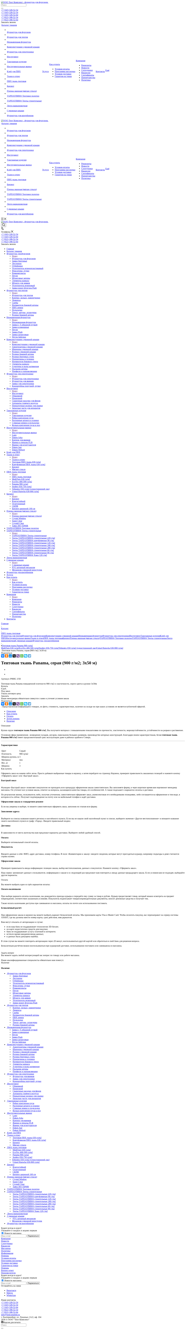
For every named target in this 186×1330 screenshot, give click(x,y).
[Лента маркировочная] (24, 103)
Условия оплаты (8, 1258)
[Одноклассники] (6, 656)
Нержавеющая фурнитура (24, 322)
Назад (14, 256)
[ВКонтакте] (2, 656)
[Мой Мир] (10, 656)
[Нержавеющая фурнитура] (24, 39)
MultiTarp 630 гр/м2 (10, 648)
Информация (7, 1253)
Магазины (6, 1248)
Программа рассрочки (11, 1260)
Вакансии (5, 1246)
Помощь (5, 1256)
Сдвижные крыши (20, 565)
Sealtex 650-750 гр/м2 (49, 648)
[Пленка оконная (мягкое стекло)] (24, 88)
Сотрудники (7, 1243)
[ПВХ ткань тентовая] (24, 79)
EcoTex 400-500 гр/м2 (29, 648)
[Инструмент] (24, 54)
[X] (14, 656)
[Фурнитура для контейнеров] (24, 113)
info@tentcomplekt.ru (10, 1315)
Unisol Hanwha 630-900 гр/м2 (109, 648)
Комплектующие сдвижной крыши (28, 344)
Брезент (15, 499)
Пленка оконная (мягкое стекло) (27, 516)
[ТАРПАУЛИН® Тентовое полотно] (24, 93)
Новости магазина (12, 1233)
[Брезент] (24, 84)
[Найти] (2, 8)
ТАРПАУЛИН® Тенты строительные (29, 535)
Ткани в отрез (18, 459)
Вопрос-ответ (7, 1270)
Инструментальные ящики (24, 432)
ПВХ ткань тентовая (21, 477)
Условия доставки (9, 1263)
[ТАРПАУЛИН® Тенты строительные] (24, 98)
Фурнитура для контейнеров (46, 641)
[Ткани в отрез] (24, 74)
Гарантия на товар (9, 1265)
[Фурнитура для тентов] (24, 35)
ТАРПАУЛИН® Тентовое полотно (116, 638)
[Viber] (18, 656)
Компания (16, 599)
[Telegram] (29, 656)
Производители (8, 1273)
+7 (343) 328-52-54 (9, 10)
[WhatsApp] (21, 656)
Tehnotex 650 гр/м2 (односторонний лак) (77, 648)
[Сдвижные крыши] (24, 108)
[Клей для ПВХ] (24, 69)
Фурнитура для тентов (22, 295)
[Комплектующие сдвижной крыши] (24, 44)
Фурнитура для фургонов (24, 258)
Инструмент (17, 393)
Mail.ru (10, 1293)
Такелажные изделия (21, 415)
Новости (5, 1241)
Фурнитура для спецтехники (25, 379)
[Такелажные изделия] (24, 59)
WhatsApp (11, 1295)
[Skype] (25, 656)
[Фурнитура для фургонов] (24, 30)
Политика (5, 1251)
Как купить (17, 582)
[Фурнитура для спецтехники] (24, 49)
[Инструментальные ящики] (24, 64)
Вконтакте (11, 1290)
